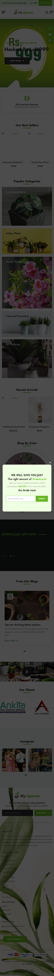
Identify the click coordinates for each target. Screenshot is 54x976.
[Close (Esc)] (50, 462)
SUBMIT (42, 498)
